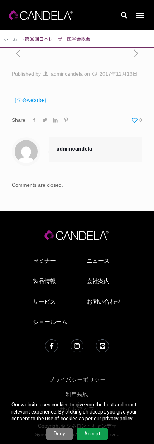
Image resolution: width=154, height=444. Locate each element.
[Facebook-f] (51, 345)
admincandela (67, 74)
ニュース (98, 261)
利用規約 (77, 394)
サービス (44, 302)
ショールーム (50, 322)
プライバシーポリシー (77, 379)
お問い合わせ (104, 302)
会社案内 (98, 281)
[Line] (102, 345)
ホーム (11, 38)
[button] (124, 15)
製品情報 (44, 281)
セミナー (44, 261)
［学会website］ (30, 100)
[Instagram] (77, 345)
